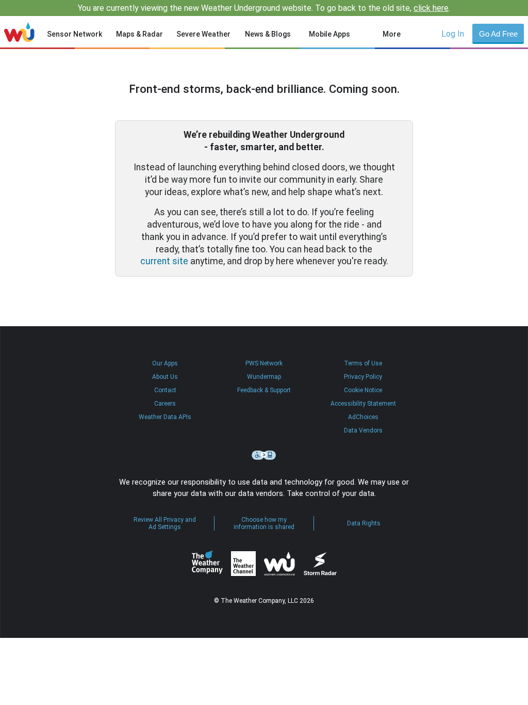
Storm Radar (320, 564)
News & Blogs (268, 34)
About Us (165, 376)
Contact (165, 390)
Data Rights (364, 523)
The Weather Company (207, 563)
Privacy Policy (363, 376)
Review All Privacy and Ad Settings (165, 523)
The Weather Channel (243, 563)
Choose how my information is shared (264, 523)
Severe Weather (203, 34)
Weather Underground (279, 563)
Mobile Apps (329, 34)
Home (19, 32)
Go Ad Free (498, 33)
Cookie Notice (363, 390)
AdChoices (363, 417)
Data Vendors (363, 430)
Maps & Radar (139, 34)
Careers (165, 403)
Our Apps (165, 363)
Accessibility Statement (363, 403)
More (392, 34)
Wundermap (264, 376)
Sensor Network (74, 34)
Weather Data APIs (165, 417)
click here (431, 8)
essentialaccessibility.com (264, 455)
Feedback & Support (264, 390)
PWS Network (264, 363)
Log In (452, 34)
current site (164, 261)
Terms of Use (363, 363)
